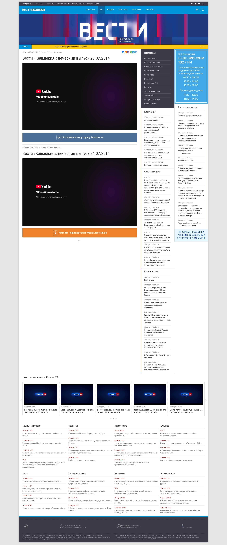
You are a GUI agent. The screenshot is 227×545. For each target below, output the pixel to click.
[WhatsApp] (131, 52)
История (67, 3)
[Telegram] (136, 52)
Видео (43, 52)
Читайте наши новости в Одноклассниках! (82, 232)
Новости (90, 10)
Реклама (136, 10)
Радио (110, 10)
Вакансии (82, 3)
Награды (74, 3)
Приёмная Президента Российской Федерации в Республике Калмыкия (191, 235)
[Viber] (128, 52)
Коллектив (59, 3)
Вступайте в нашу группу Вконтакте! (82, 137)
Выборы (150, 10)
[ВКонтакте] (123, 52)
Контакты (90, 3)
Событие (161, 117)
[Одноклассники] (126, 52)
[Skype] (133, 52)
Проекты (123, 10)
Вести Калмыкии (55, 52)
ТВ (101, 10)
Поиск (97, 3)
